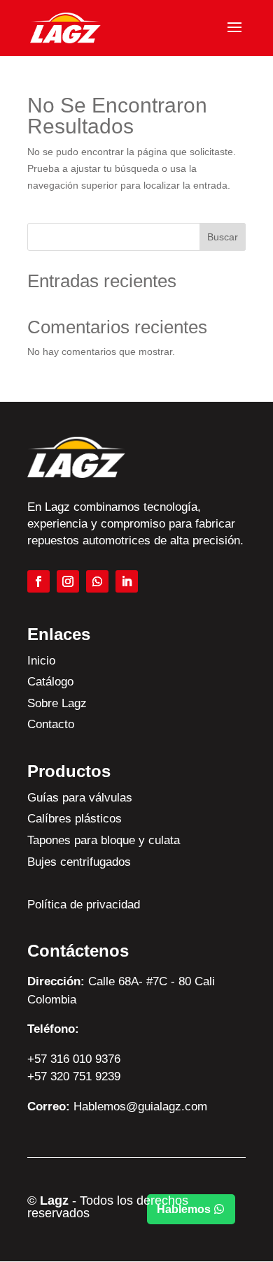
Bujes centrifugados (79, 862)
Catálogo (50, 681)
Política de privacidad (83, 904)
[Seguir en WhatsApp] (97, 581)
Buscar (222, 236)
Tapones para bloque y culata (103, 840)
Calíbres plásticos (74, 818)
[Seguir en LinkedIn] (126, 581)
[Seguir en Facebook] (38, 581)
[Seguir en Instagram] (68, 581)
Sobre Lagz (57, 703)
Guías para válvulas (79, 797)
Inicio (41, 660)
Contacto (50, 724)
